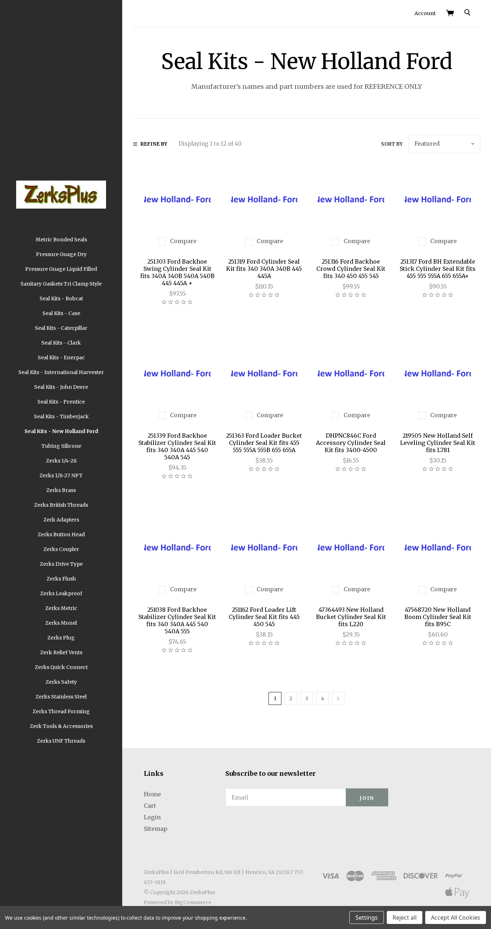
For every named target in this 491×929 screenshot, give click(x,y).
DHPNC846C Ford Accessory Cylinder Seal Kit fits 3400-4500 (351, 443)
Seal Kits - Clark (61, 343)
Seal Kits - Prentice (61, 402)
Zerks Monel (61, 623)
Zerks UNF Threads (61, 741)
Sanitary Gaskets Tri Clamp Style (61, 284)
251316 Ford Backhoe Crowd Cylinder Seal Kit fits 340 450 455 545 (350, 268)
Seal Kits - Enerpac (61, 357)
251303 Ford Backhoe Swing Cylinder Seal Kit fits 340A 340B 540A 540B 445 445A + (177, 272)
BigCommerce (193, 902)
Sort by (392, 144)
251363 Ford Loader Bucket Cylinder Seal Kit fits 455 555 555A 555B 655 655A (264, 443)
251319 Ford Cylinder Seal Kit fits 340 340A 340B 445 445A (264, 268)
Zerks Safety (61, 682)
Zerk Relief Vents (61, 652)
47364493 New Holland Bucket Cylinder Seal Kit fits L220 (351, 617)
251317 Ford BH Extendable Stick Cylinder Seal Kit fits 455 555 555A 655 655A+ (438, 268)
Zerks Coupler (61, 549)
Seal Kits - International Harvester (61, 372)
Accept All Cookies (455, 917)
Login (152, 817)
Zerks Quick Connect (61, 667)
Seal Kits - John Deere (61, 387)
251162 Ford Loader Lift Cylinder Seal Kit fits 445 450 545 (264, 617)
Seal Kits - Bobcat (61, 298)
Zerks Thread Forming (61, 711)
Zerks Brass (61, 490)
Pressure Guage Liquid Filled (61, 269)
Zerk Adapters (61, 519)
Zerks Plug (61, 637)
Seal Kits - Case (61, 313)
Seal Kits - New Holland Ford (61, 431)
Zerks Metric (61, 608)
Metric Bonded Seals (61, 239)
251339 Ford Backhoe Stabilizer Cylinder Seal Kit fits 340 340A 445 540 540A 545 (177, 446)
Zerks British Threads (61, 505)
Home (152, 794)
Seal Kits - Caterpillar (61, 328)
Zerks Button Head (61, 534)
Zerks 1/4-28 (61, 460)
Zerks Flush (61, 578)
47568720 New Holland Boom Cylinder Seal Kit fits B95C (437, 617)
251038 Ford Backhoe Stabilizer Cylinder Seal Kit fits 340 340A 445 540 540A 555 (177, 620)
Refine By (154, 144)
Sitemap (156, 828)
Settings (366, 917)
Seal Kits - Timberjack (61, 416)
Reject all (405, 917)
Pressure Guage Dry (61, 254)
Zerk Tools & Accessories (61, 726)
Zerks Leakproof (61, 593)
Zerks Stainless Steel (61, 696)
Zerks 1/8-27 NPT (61, 475)
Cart (150, 805)
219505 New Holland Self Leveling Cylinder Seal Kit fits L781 (437, 443)
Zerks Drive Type (61, 564)
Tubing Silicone (61, 446)
